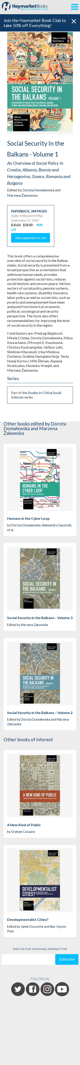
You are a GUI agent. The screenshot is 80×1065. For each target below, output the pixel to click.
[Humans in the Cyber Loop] (40, 479)
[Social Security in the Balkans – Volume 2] (40, 673)
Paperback (20, 211)
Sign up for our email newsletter (40, 949)
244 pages (39, 211)
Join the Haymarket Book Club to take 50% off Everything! (35, 23)
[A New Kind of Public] (40, 785)
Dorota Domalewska (38, 190)
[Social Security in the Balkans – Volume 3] (40, 578)
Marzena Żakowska (22, 195)
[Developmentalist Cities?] (40, 880)
